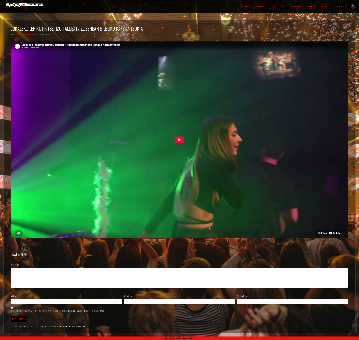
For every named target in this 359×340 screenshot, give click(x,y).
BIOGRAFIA (260, 6)
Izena (14, 295)
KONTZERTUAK (278, 6)
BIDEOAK (326, 6)
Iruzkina (16, 264)
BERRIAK (311, 6)
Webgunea (242, 295)
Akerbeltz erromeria (23, 34)
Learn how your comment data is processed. (67, 326)
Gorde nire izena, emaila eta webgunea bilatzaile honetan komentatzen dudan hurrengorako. (58, 311)
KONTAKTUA (342, 6)
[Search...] (353, 6)
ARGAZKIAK (296, 6)
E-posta (128, 295)
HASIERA (244, 6)
